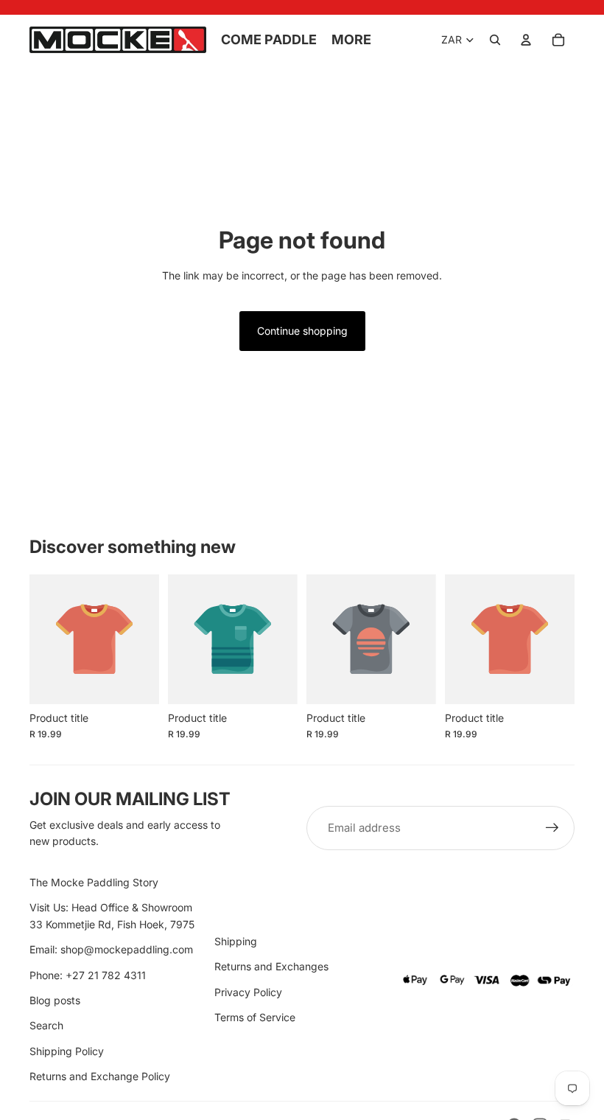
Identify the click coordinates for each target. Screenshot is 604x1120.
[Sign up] (552, 828)
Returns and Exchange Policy (99, 1076)
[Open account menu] (526, 40)
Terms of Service (254, 1017)
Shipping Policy (66, 1051)
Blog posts (54, 1000)
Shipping (235, 941)
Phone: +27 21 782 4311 (87, 975)
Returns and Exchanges (271, 966)
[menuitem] (351, 40)
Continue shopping (302, 330)
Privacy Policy (248, 992)
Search (46, 1025)
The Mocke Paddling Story (93, 882)
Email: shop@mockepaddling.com (111, 949)
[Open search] (495, 40)
